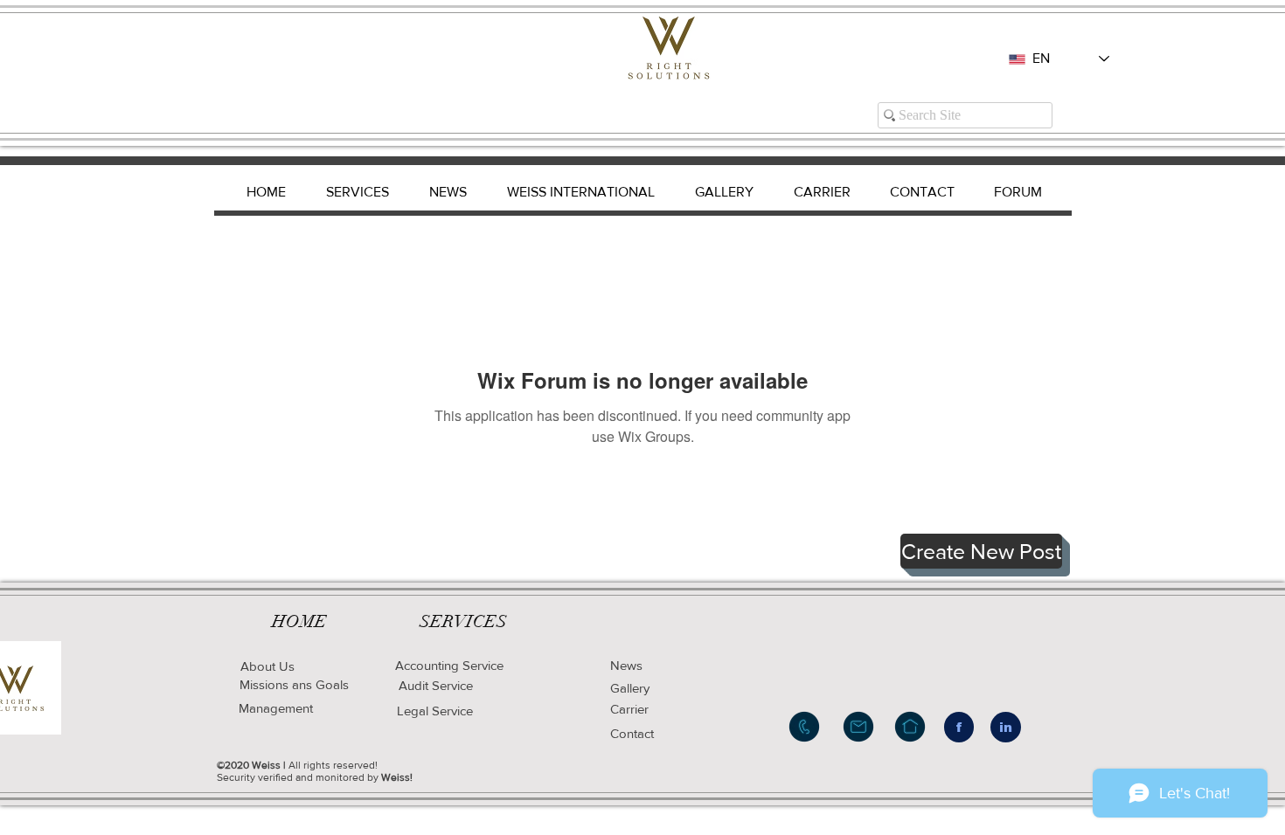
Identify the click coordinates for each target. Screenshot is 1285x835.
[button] (981, 551)
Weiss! (397, 777)
